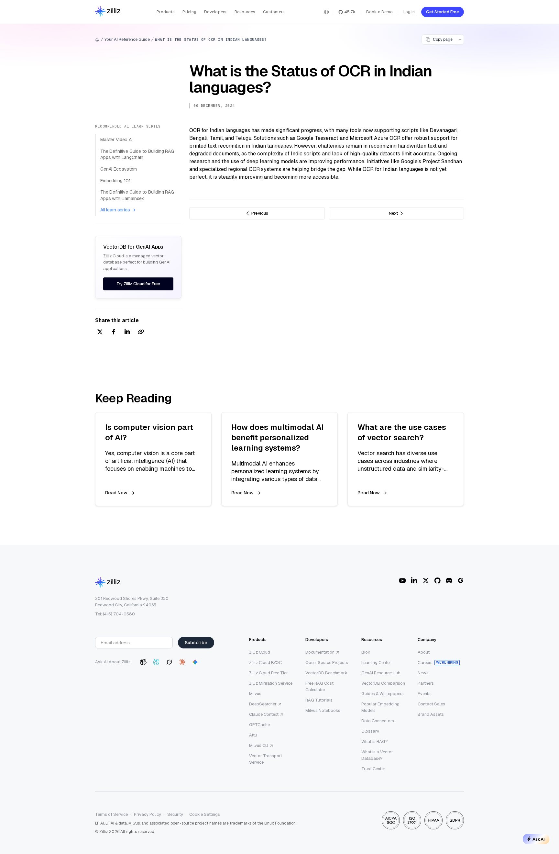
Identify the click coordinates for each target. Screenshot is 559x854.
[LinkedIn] (414, 580)
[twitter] (100, 332)
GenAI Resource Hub (380, 673)
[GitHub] (437, 580)
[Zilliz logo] (107, 12)
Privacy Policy (147, 814)
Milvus (255, 693)
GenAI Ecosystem (118, 169)
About (424, 652)
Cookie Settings (204, 814)
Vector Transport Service (265, 759)
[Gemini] (195, 662)
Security (175, 814)
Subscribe (196, 643)
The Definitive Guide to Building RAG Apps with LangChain (137, 154)
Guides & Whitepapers (382, 693)
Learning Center (376, 662)
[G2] (460, 580)
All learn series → (117, 210)
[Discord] (449, 580)
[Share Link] (141, 332)
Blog (365, 652)
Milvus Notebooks (322, 710)
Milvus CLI (258, 745)
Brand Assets (431, 714)
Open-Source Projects (326, 662)
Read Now (116, 493)
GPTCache (259, 724)
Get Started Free (442, 12)
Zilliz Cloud (259, 652)
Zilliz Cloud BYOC (265, 662)
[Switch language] (326, 12)
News (423, 673)
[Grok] (169, 662)
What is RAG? (374, 741)
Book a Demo (379, 12)
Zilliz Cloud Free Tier (268, 673)
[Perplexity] (156, 662)
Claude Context (264, 714)
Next (393, 213)
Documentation (319, 652)
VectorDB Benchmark (326, 673)
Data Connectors (377, 721)
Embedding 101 (115, 181)
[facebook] (113, 332)
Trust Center (373, 768)
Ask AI (538, 839)
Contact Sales (431, 704)
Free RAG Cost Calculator (319, 686)
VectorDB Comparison (383, 683)
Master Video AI (116, 139)
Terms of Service (111, 814)
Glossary (370, 731)
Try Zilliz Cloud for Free (138, 284)
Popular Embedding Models (380, 707)
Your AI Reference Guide (127, 39)
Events (424, 693)
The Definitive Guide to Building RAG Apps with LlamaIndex (137, 195)
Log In (409, 12)
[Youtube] (402, 580)
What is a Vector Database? (377, 755)
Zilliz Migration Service (270, 683)
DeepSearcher (263, 704)
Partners (426, 683)
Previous (259, 213)
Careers (425, 662)
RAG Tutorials (319, 700)
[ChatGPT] (143, 662)
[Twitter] (425, 580)
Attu (253, 735)
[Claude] (182, 662)
